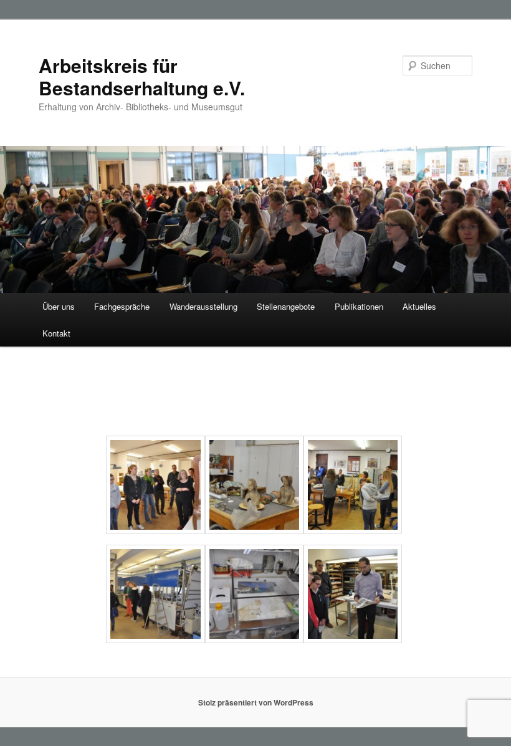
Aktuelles (419, 306)
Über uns (58, 306)
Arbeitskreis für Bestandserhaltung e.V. (142, 76)
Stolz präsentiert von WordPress (255, 702)
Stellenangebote (286, 306)
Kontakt (56, 333)
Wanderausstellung (203, 306)
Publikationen (359, 306)
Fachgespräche (122, 306)
